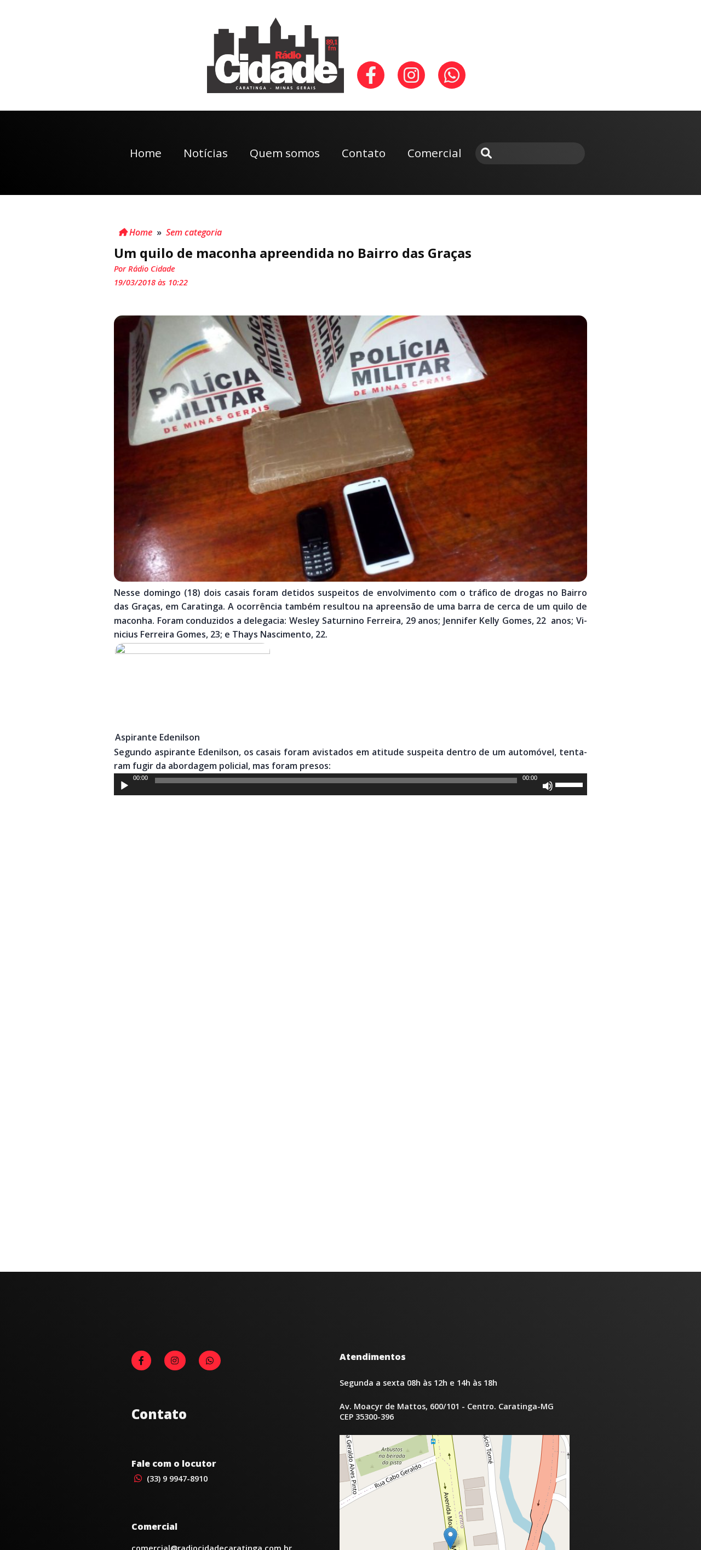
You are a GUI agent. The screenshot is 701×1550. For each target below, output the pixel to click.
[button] (450, 1538)
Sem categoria (194, 232)
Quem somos (285, 152)
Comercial (434, 152)
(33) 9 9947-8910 (176, 1478)
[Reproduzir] (124, 785)
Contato (364, 152)
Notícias (205, 152)
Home (146, 152)
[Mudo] (547, 785)
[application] (350, 784)
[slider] (570, 784)
